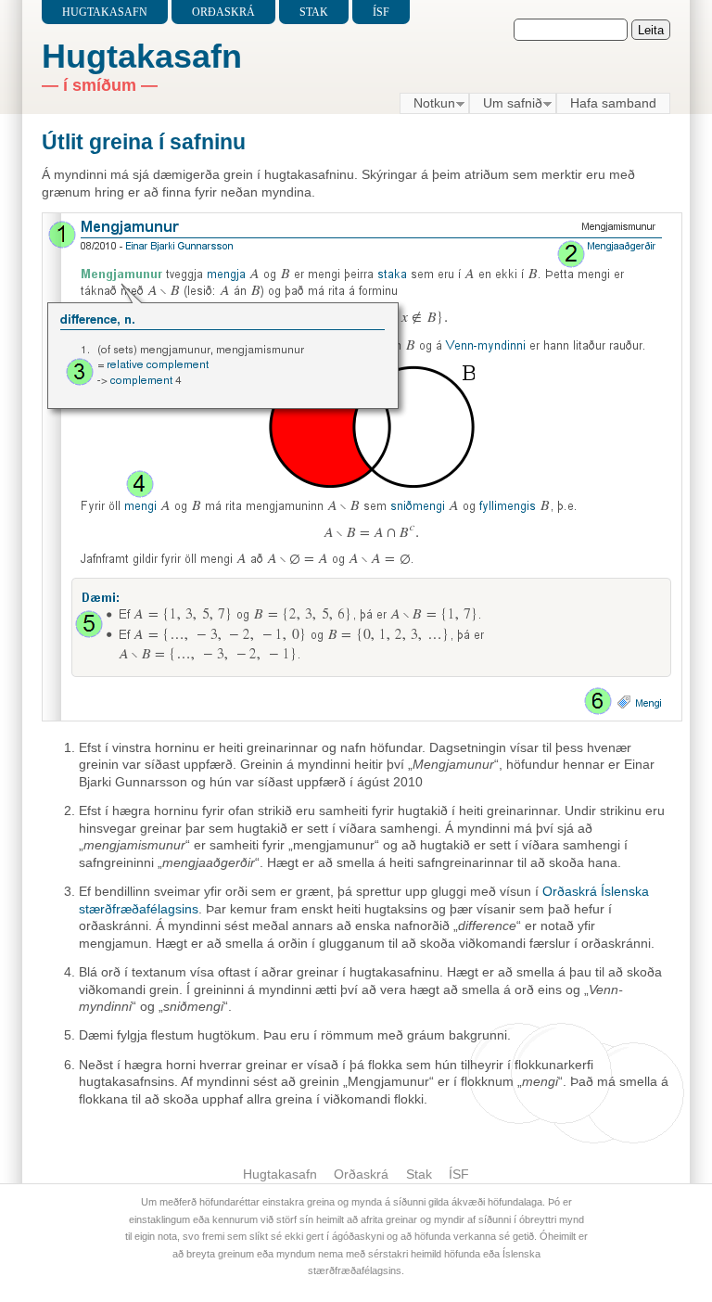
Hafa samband (613, 103)
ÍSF (381, 12)
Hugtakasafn (104, 12)
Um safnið (505, 104)
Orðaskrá (223, 12)
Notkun (427, 104)
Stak (313, 12)
